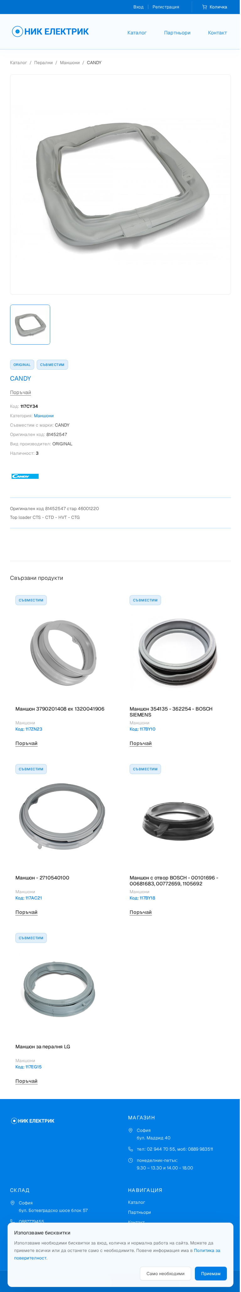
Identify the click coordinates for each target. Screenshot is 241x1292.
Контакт (217, 32)
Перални (43, 62)
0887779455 (31, 1221)
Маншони (70, 62)
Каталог (137, 32)
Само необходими (166, 1273)
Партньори (177, 32)
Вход (138, 7)
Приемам (211, 1273)
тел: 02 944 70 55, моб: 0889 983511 (175, 1149)
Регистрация (166, 7)
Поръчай (20, 392)
